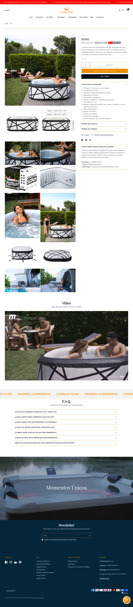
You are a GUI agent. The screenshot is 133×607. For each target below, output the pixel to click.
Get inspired (83, 17)
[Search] (123, 10)
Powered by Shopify (38, 597)
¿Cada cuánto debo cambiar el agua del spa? (34, 417)
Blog (91, 17)
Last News (71, 564)
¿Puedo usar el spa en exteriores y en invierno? (36, 422)
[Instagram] (12, 562)
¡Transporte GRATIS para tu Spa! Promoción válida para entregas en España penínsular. (43, 2)
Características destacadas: (91, 84)
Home (6, 23)
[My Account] (120, 10)
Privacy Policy (40, 575)
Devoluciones (40, 570)
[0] (126, 10)
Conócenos (100, 17)
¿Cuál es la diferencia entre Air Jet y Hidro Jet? (36, 412)
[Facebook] (7, 562)
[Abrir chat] (126, 600)
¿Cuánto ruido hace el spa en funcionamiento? (36, 432)
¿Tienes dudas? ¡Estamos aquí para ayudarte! (97, 147)
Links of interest (74, 557)
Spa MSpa (49, 17)
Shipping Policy (41, 567)
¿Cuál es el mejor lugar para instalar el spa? (35, 427)
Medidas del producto (89, 124)
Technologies (72, 17)
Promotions (39, 17)
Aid (37, 557)
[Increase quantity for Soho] (88, 65)
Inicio (31, 17)
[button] (104, 71)
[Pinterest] (21, 562)
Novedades (61, 17)
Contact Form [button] (104, 578)
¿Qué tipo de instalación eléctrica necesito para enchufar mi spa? (44, 443)
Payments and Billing (43, 564)
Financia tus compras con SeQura (79, 567)
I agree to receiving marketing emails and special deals (60, 539)
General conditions (42, 561)
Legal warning (40, 578)
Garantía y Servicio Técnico (45, 572)
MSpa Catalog (72, 561)
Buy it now (105, 76)
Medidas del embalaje (89, 129)
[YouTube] (16, 562)
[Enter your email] (89, 535)
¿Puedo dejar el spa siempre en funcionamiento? (36, 438)
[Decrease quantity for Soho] (82, 65)
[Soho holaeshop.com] (71, 110)
